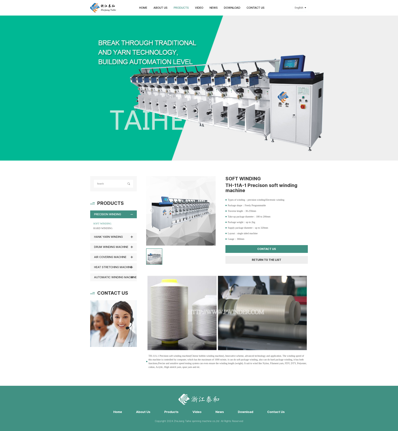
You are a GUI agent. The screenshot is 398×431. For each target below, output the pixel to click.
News (219, 412)
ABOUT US (160, 7)
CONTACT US (255, 7)
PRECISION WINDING (107, 214)
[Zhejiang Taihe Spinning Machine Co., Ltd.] (103, 7)
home (143, 7)
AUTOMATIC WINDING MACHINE (115, 277)
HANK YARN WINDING (108, 236)
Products (171, 412)
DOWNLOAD (232, 7)
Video (196, 412)
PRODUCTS (181, 7)
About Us (143, 412)
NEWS (214, 7)
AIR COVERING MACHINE (110, 257)
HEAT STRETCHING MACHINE (113, 267)
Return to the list (266, 259)
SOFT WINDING (102, 223)
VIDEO (199, 7)
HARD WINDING (103, 228)
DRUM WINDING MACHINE (111, 247)
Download (245, 412)
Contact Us (276, 412)
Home (117, 412)
